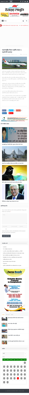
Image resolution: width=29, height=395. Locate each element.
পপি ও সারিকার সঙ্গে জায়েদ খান (7, 249)
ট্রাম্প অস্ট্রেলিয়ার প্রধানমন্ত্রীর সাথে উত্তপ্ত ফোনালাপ (11, 255)
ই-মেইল (26, 54)
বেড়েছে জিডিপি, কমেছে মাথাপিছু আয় (14, 335)
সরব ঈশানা (4, 247)
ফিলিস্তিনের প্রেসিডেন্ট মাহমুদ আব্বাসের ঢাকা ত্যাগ (10, 201)
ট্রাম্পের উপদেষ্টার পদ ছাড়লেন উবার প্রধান (9, 261)
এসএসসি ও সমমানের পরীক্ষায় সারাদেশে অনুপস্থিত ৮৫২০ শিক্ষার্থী (12, 251)
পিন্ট (21, 54)
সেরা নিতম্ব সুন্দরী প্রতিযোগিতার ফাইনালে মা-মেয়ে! (16, 341)
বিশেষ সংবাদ (8, 314)
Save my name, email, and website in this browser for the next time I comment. (13, 231)
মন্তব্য (12, 314)
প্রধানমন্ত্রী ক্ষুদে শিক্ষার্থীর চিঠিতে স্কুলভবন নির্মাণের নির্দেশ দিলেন (12, 144)
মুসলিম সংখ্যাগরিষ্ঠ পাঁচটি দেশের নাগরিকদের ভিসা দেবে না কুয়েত (12, 265)
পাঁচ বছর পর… (5, 263)
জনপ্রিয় (3, 314)
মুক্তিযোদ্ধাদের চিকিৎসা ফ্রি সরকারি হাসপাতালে (15, 317)
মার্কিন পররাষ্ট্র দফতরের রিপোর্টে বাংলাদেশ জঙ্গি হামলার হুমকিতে (12, 182)
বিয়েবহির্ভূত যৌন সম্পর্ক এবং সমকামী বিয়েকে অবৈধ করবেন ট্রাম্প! (12, 257)
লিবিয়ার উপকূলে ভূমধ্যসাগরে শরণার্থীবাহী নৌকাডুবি (16, 329)
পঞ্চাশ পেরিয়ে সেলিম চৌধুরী (12, 323)
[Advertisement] (14, 37)
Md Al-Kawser (7, 54)
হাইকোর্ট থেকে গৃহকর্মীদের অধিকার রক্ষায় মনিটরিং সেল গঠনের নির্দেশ (12, 163)
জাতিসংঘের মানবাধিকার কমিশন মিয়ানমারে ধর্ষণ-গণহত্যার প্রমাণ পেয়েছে (13, 253)
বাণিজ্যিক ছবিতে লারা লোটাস (7, 259)
